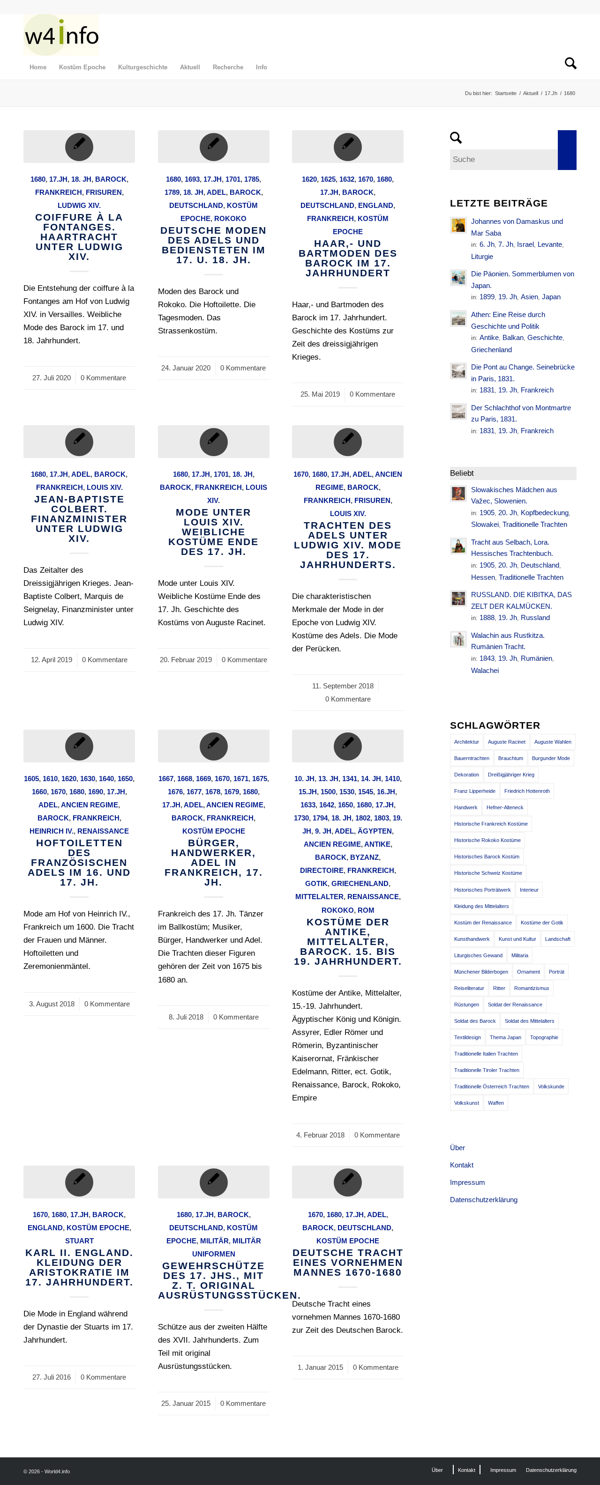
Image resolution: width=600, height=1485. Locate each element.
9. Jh (323, 831)
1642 (326, 805)
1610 (50, 779)
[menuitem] (37, 67)
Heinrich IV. (52, 831)
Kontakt (461, 1165)
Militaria (519, 955)
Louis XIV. (105, 487)
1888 (487, 617)
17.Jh (58, 179)
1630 (87, 779)
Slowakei (485, 524)
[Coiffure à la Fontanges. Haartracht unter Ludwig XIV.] (79, 146)
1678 (212, 792)
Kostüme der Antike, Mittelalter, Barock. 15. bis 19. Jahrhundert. (348, 941)
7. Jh (505, 244)
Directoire (322, 870)
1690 (95, 792)
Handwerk (466, 807)
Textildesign (467, 1037)
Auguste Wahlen (552, 742)
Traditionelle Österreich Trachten (491, 1086)
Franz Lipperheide (474, 791)
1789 (172, 192)
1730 (301, 818)
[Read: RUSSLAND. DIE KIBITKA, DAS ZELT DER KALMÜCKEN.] (458, 598)
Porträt (556, 972)
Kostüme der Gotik (542, 922)
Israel (525, 244)
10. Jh (304, 779)
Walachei (485, 670)
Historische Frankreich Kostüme (491, 824)
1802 (362, 818)
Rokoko (230, 218)
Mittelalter (319, 897)
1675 (259, 779)
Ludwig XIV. (79, 205)
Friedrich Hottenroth (527, 791)
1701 (232, 179)
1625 (328, 179)
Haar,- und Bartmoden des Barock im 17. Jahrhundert (348, 258)
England (375, 205)
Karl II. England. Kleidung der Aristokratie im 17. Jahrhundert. (79, 1267)
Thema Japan (505, 1037)
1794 (320, 818)
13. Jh (328, 779)
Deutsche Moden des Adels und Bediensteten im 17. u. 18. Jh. (213, 245)
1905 (487, 513)
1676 (175, 792)
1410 (392, 779)
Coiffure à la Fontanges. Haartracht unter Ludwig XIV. (79, 237)
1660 (39, 792)
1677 (194, 792)
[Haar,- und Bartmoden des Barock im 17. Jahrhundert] (348, 146)
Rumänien (536, 658)
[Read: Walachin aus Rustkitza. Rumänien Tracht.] (458, 639)
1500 (328, 792)
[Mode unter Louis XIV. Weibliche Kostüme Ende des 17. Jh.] (214, 441)
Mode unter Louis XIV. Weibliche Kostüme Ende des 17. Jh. (213, 532)
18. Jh (81, 179)
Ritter (499, 988)
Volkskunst (466, 1103)
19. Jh (507, 297)
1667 (165, 779)
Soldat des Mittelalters (530, 1021)
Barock (111, 179)
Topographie (544, 1037)
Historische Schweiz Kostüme (488, 873)
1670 (365, 179)
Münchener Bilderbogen (481, 972)
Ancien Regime (89, 805)
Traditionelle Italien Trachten (486, 1053)
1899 (487, 297)
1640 (106, 779)
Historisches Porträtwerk (482, 890)
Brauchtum (510, 758)
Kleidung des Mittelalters (481, 906)
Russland (535, 617)
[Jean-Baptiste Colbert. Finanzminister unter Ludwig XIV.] (79, 441)
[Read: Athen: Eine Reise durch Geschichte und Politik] (458, 318)
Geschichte (544, 337)
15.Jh (308, 792)
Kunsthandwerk (472, 939)
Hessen (483, 577)
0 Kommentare (103, 378)
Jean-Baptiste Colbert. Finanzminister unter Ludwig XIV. (79, 519)
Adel (216, 192)
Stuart (79, 1241)
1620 (309, 179)
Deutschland (196, 205)
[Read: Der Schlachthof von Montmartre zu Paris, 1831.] (458, 411)
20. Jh (507, 513)
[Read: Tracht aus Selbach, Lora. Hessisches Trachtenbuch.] (458, 546)
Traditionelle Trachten (534, 524)
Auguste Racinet (506, 742)
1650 (125, 779)
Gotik (316, 883)
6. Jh (487, 244)
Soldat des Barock (475, 1021)
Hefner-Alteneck (505, 807)
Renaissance (103, 831)
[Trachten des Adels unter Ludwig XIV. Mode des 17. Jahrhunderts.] (348, 441)
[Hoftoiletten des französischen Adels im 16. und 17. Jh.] (79, 746)
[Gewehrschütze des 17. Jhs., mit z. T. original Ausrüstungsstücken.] (214, 1182)
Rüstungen (466, 1004)
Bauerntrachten (471, 758)
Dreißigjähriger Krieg (511, 774)
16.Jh (386, 792)
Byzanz (364, 857)
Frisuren (104, 192)
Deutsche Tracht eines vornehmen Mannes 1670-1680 (348, 1262)
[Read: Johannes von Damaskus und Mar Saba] (458, 225)
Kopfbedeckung (545, 513)
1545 (365, 792)
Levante (550, 244)
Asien (529, 297)
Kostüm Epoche (213, 831)
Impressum (467, 1182)
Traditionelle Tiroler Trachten (486, 1070)
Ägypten (375, 831)
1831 (487, 390)
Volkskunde (551, 1086)
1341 (349, 779)
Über (457, 1148)
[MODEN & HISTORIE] (61, 35)
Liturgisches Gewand (478, 955)
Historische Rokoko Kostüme (487, 840)
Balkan (513, 337)
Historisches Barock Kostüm (486, 856)
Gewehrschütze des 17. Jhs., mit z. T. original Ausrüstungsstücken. (229, 1280)
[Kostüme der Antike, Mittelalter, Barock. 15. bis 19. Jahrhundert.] (348, 746)
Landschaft (557, 939)
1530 (346, 792)
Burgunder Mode (551, 758)
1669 (203, 779)
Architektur (466, 742)
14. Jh (371, 779)
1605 (31, 779)
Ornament (528, 972)
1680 (37, 179)
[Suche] (568, 67)
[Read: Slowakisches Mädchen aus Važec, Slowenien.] (458, 493)
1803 (381, 818)
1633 (307, 805)
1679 (231, 792)
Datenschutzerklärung (484, 1200)
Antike (377, 844)
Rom (366, 910)
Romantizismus (531, 988)
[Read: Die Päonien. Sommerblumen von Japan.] (458, 277)
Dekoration (466, 774)
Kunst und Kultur (517, 939)
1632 (346, 179)
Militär (214, 1241)
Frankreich (58, 192)
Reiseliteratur (469, 988)
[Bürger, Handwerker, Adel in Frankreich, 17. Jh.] (214, 746)
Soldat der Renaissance (515, 1004)
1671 (240, 779)
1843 (487, 658)
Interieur (529, 890)
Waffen (496, 1103)
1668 (184, 779)
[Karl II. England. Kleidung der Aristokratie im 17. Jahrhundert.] (79, 1182)
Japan (551, 297)
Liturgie (482, 256)
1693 (192, 179)
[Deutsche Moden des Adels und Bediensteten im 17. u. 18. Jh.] (214, 146)
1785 (251, 179)
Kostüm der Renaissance (483, 922)
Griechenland (360, 883)
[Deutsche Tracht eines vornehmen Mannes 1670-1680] (348, 1182)
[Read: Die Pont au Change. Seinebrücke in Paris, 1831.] (458, 370)
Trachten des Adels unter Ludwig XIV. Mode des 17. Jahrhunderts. (348, 545)
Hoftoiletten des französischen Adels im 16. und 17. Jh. (79, 862)
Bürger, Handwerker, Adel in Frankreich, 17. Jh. (214, 862)
